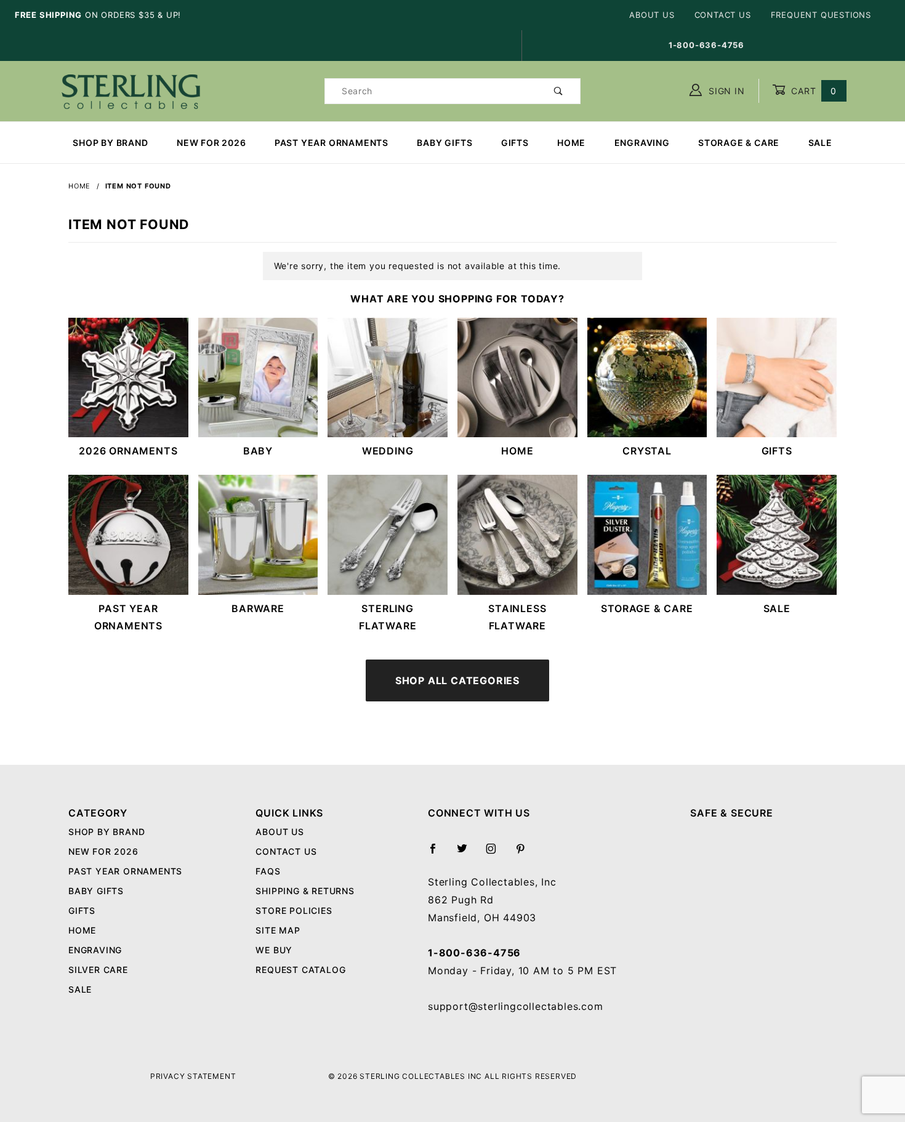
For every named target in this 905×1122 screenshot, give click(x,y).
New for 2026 (211, 142)
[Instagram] (496, 853)
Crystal (647, 451)
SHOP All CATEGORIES (457, 680)
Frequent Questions (821, 15)
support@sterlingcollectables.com (515, 1006)
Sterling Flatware (387, 617)
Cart (812, 91)
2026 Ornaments (128, 451)
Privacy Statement (193, 1076)
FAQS (267, 871)
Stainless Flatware (517, 617)
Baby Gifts (444, 142)
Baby (258, 451)
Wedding (388, 451)
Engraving (642, 142)
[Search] (558, 91)
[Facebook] (438, 853)
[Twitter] (467, 853)
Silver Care (98, 969)
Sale (820, 142)
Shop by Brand (110, 142)
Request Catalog (300, 969)
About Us (651, 15)
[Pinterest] (525, 853)
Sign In (725, 91)
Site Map (277, 930)
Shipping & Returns (304, 891)
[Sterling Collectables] (130, 89)
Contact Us (722, 15)
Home (571, 142)
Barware (257, 608)
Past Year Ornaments (331, 142)
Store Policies (293, 910)
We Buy (273, 950)
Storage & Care (738, 142)
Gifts (515, 142)
